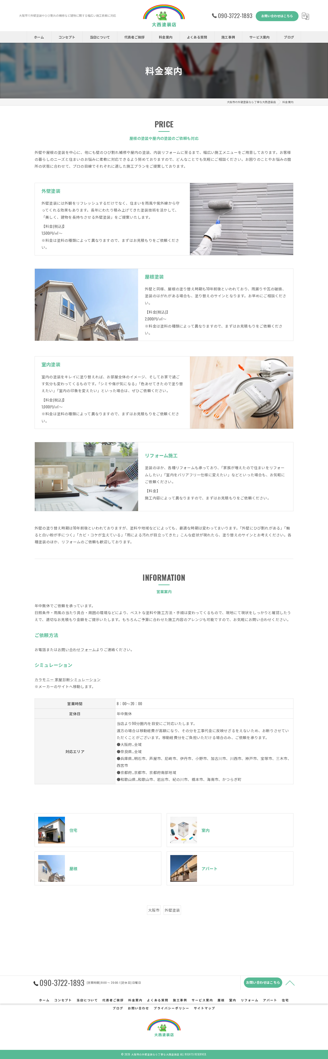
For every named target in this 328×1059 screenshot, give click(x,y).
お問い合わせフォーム (77, 649)
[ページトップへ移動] (290, 982)
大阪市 (154, 910)
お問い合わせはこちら (277, 15)
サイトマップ (204, 1008)
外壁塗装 (172, 910)
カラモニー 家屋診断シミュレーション (68, 679)
